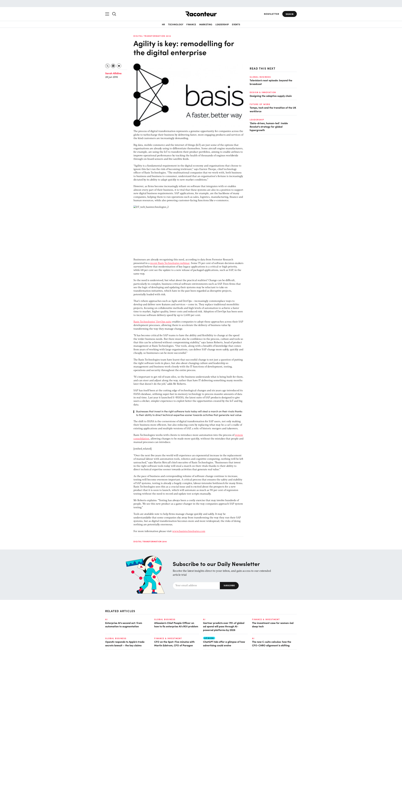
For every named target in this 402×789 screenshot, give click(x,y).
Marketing (205, 24)
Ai (106, 619)
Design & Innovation (263, 92)
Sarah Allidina (113, 73)
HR (163, 24)
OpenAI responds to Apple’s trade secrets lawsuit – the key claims (124, 643)
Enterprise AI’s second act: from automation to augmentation (123, 624)
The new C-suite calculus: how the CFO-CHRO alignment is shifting (271, 643)
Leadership (222, 24)
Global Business (260, 77)
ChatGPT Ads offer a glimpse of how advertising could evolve (224, 643)
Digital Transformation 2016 (152, 36)
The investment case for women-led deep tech (272, 624)
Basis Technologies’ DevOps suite (152, 322)
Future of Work (260, 104)
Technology (175, 24)
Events (236, 24)
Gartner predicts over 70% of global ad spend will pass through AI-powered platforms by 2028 (223, 626)
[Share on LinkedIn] (113, 66)
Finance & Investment (266, 619)
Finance (191, 24)
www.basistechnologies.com (188, 531)
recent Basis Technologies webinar (170, 263)
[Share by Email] (119, 66)
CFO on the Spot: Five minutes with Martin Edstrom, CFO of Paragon (174, 643)
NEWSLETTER (271, 13)
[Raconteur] (201, 13)
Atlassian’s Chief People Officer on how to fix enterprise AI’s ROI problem (176, 624)
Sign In (289, 14)
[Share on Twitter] (107, 66)
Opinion (209, 638)
